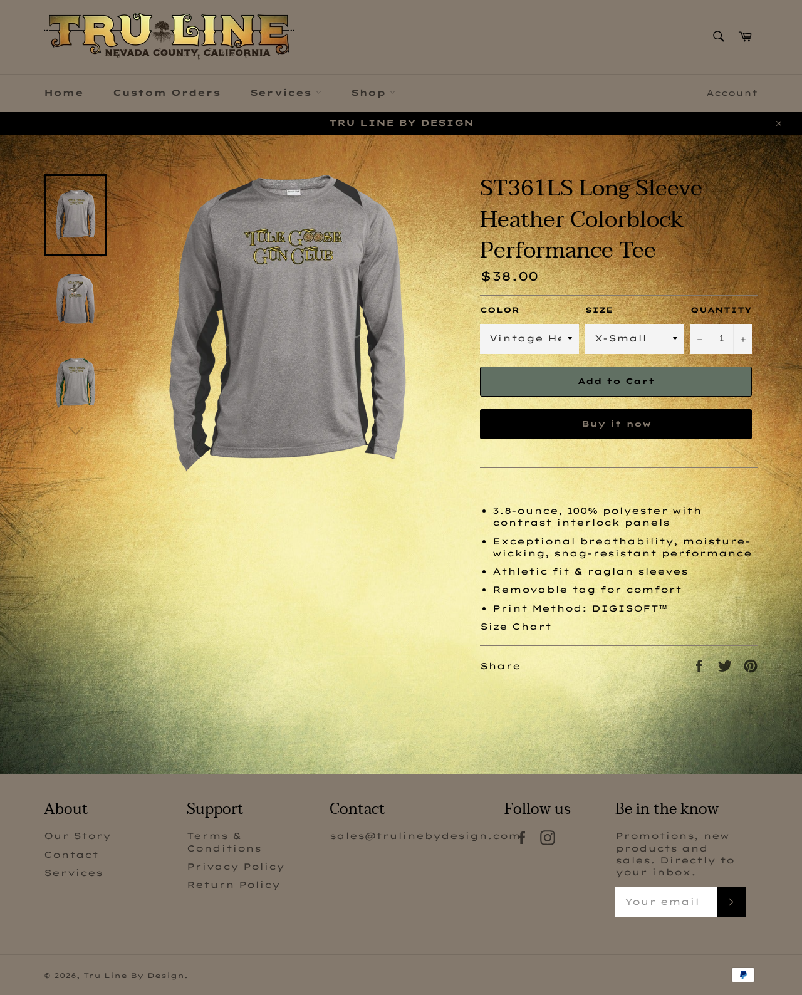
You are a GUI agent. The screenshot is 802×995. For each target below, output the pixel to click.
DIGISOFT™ (629, 608)
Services (283, 92)
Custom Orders (167, 92)
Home (63, 92)
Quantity (721, 310)
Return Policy (233, 884)
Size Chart (515, 626)
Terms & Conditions (224, 841)
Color (499, 310)
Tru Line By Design (133, 975)
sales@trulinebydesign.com (425, 835)
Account (732, 93)
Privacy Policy (235, 866)
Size (599, 310)
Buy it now (616, 424)
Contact (71, 854)
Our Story (77, 835)
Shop (370, 92)
